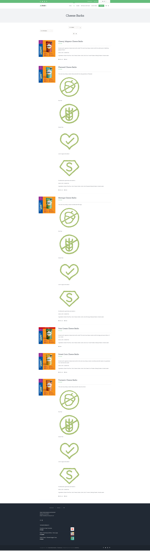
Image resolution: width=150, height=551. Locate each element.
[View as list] (76, 34)
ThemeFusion (59, 547)
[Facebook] (40, 520)
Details (66, 59)
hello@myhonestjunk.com (48, 515)
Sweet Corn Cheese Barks (68, 354)
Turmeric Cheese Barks (67, 380)
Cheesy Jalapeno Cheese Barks (70, 41)
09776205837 (46, 514)
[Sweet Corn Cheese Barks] (47, 361)
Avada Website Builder (52, 547)
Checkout (58, 507)
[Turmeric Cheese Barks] (47, 387)
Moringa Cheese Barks (67, 198)
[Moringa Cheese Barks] (47, 205)
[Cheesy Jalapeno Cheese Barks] (47, 48)
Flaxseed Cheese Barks (67, 67)
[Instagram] (42, 520)
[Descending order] (80, 27)
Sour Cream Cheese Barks (68, 328)
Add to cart (61, 59)
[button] (108, 5)
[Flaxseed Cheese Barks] (47, 74)
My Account (52, 507)
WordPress (77, 547)
